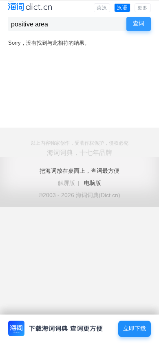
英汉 (102, 8)
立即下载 (134, 329)
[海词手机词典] (30, 7)
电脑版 (92, 183)
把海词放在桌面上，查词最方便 (79, 170)
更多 (142, 8)
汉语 (122, 8)
